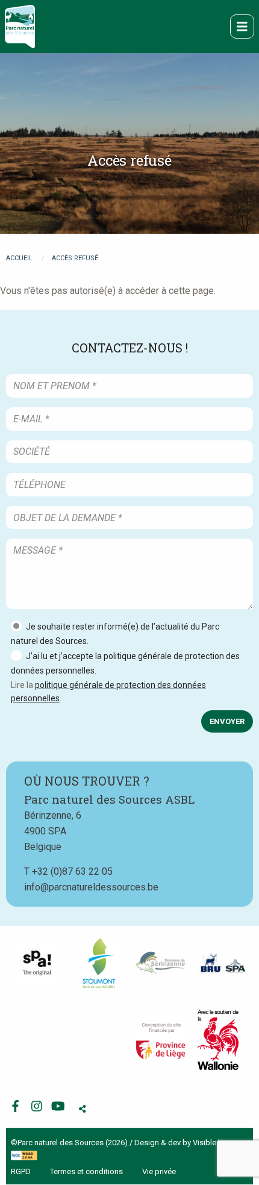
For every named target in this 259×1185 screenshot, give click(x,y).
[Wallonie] (218, 1040)
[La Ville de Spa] (37, 963)
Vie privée (159, 1171)
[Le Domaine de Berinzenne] (161, 963)
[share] (82, 1109)
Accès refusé (75, 258)
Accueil (19, 258)
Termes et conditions (86, 1171)
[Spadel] (223, 963)
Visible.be (210, 1142)
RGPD (21, 1171)
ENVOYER (227, 721)
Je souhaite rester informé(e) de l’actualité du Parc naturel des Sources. (115, 634)
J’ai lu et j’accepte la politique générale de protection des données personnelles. (125, 663)
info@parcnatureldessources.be (91, 887)
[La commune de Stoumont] (99, 963)
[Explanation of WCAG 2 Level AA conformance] (24, 1155)
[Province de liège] (161, 1040)
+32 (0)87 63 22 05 (72, 871)
